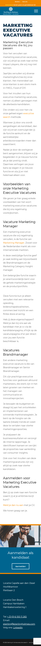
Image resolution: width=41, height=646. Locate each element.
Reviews (17, 1)
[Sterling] (17, 10)
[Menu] (35, 10)
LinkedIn (18, 627)
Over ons (24, 1)
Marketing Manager (13, 242)
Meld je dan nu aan (13, 505)
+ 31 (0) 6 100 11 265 (17, 616)
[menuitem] (17, 1)
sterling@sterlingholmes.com (19, 624)
